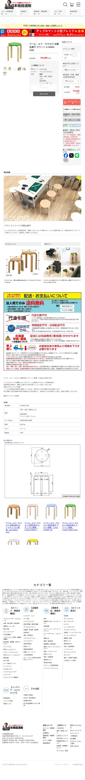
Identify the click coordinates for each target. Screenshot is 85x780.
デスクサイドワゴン (70, 630)
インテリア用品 (8, 701)
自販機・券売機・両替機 (31, 630)
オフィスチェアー (69, 621)
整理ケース (67, 641)
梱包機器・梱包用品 (50, 644)
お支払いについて (62, 735)
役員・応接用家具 (69, 646)
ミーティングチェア (70, 635)
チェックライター (8, 632)
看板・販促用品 (28, 635)
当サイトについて (76, 730)
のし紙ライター (8, 669)
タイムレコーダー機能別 (10, 677)
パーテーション (68, 649)
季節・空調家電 (48, 657)
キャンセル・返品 (62, 750)
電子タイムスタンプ (9, 649)
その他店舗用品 (28, 655)
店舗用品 (46, 733)
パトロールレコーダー (10, 672)
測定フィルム (48, 654)
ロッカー (66, 624)
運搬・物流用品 (48, 641)
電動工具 (46, 638)
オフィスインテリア (70, 652)
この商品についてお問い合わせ (71, 109)
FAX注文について (62, 738)
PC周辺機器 (7, 634)
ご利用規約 (73, 736)
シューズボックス (69, 627)
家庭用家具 (6, 698)
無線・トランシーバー (50, 651)
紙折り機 (6, 629)
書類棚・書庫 (68, 638)
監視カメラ (27, 646)
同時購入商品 (28, 700)
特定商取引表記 (78, 764)
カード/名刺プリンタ (9, 663)
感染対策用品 (28, 644)
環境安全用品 (48, 662)
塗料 (45, 618)
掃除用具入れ (68, 644)
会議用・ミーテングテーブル (72, 632)
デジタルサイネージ (30, 627)
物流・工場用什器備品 (70, 657)
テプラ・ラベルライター (10, 652)
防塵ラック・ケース (30, 652)
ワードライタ (7, 647)
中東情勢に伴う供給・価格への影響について (45, 26)
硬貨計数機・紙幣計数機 (31, 624)
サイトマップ (74, 733)
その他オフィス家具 (70, 660)
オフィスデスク (68, 618)
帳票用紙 (6, 658)
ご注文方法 (60, 728)
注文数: (66, 54)
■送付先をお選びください (71, 64)
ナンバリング (7, 666)
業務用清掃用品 (28, 649)
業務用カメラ (48, 659)
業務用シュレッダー (9, 626)
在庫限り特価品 (28, 695)
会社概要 (73, 738)
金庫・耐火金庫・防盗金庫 (11, 623)
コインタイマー (28, 641)
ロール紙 (26, 618)
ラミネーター (7, 674)
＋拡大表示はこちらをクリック (14, 442)
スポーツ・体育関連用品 (51, 665)
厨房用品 (26, 632)
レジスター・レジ (29, 616)
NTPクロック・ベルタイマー (12, 655)
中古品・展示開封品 (30, 698)
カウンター (67, 655)
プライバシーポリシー (62, 764)
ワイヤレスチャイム (30, 638)
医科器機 (46, 626)
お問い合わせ (74, 746)
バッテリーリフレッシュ (51, 668)
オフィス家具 (47, 740)
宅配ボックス (7, 703)
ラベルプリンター (29, 621)
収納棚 (66, 616)
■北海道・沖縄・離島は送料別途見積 (71, 76)
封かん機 (6, 660)
